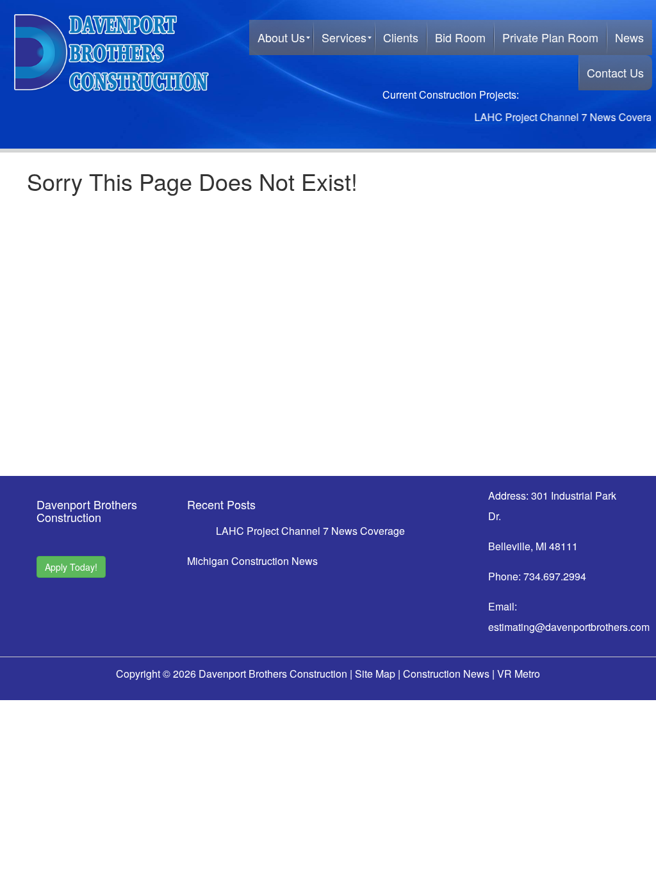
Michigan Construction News (252, 560)
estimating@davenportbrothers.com (569, 626)
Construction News (446, 673)
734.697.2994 (554, 576)
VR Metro (518, 673)
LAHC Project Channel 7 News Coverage (559, 117)
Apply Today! (71, 566)
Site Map (375, 673)
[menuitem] (281, 37)
